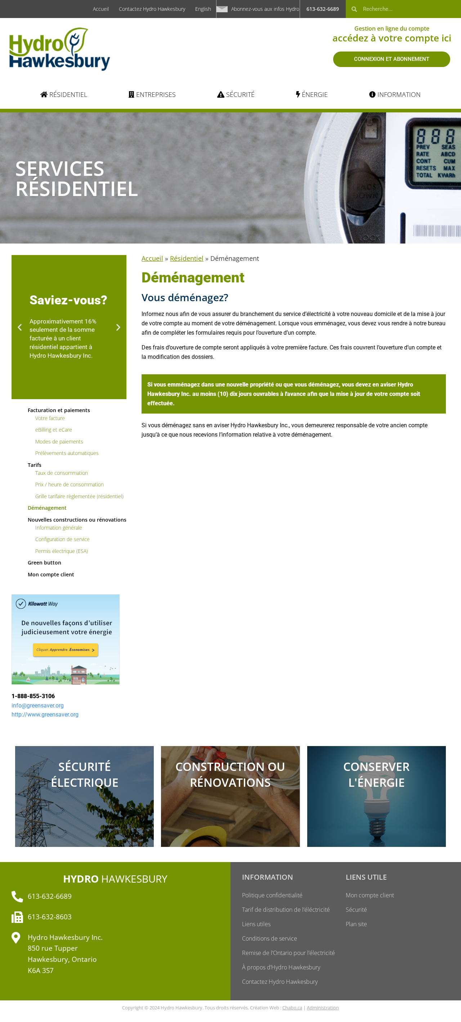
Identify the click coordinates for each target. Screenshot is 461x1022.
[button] (19, 326)
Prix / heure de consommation (69, 484)
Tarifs (34, 464)
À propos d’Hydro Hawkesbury (281, 967)
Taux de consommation (61, 472)
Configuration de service (62, 539)
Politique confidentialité (272, 895)
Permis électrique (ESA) (61, 551)
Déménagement (47, 507)
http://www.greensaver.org (45, 714)
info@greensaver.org (38, 705)
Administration (323, 1007)
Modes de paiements (59, 441)
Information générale (58, 527)
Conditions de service (269, 938)
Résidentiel (186, 258)
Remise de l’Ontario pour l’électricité (288, 953)
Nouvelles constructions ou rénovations (77, 519)
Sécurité (356, 910)
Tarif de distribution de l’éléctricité (286, 910)
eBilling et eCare (53, 429)
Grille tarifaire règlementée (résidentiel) (79, 496)
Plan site (356, 924)
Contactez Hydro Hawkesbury (152, 8)
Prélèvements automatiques (67, 453)
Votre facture (50, 418)
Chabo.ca (292, 1007)
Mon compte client (51, 574)
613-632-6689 (322, 8)
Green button (44, 562)
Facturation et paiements (59, 410)
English (203, 8)
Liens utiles (256, 924)
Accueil (101, 8)
